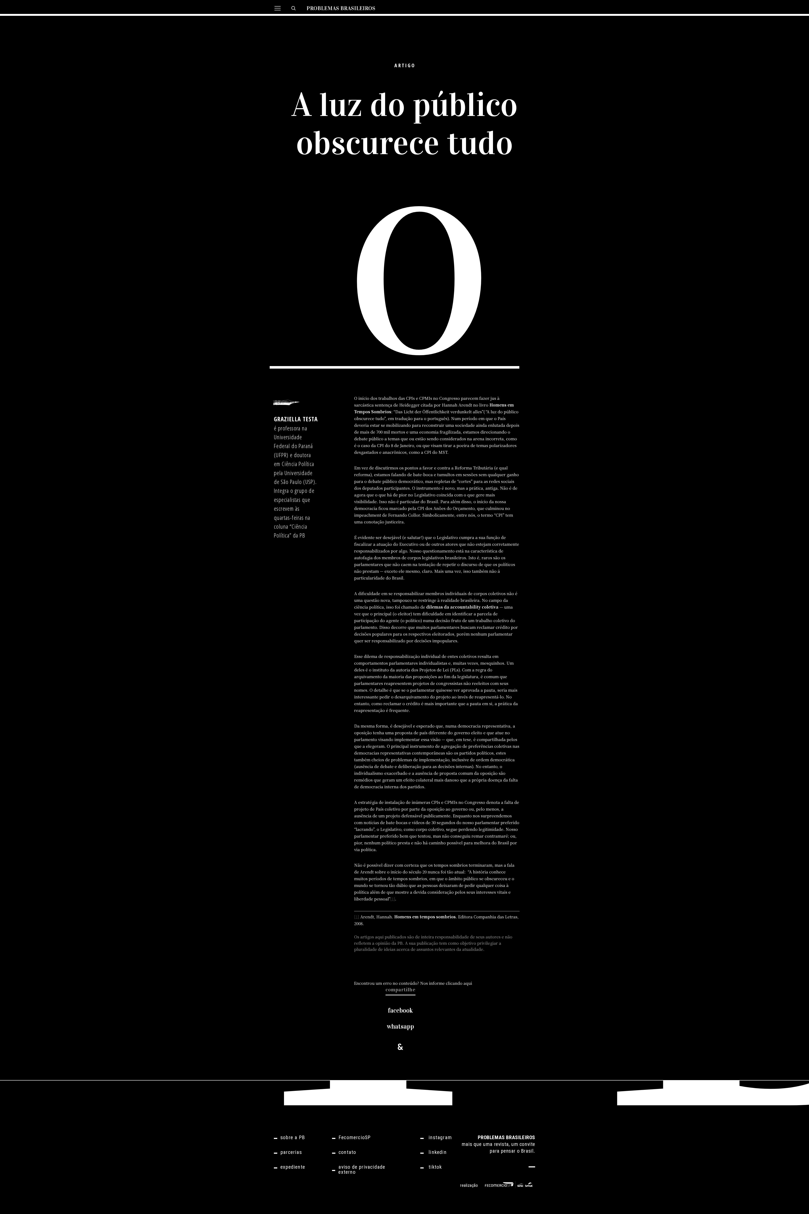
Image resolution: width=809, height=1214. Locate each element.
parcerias (291, 1152)
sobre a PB (292, 1137)
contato (347, 1152)
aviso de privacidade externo (361, 1169)
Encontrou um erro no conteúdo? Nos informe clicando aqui (413, 983)
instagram (440, 1137)
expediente (292, 1167)
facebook (400, 1010)
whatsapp (400, 1026)
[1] (392, 898)
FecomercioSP (355, 1137)
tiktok (435, 1167)
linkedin (438, 1152)
